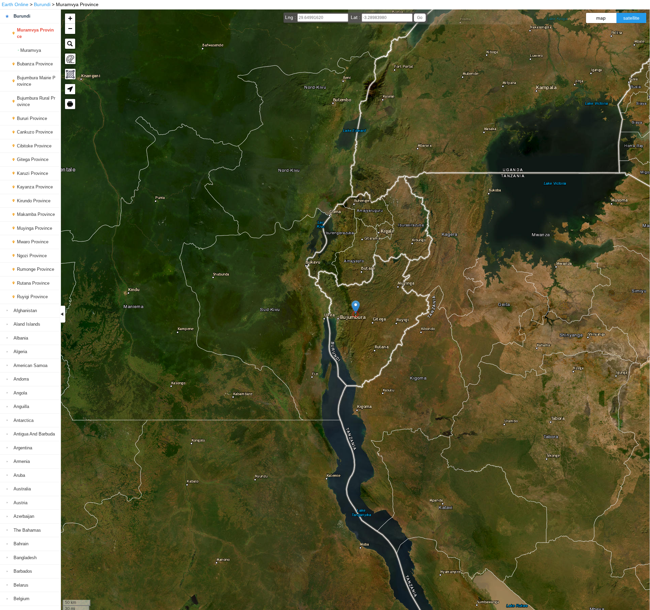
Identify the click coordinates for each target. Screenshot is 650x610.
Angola (20, 392)
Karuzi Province (32, 173)
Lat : (356, 17)
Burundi (42, 4)
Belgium (21, 598)
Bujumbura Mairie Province (36, 81)
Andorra (21, 379)
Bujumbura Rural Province (36, 101)
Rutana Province (33, 283)
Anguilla (21, 406)
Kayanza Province (35, 186)
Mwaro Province (32, 241)
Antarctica (24, 420)
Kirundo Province (33, 200)
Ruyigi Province (32, 296)
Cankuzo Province (35, 132)
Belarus (21, 585)
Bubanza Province (35, 63)
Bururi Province (32, 118)
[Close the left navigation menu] (62, 314)
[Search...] (70, 44)
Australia (22, 488)
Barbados (23, 571)
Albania (21, 338)
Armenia (22, 461)
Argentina (23, 447)
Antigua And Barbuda (34, 433)
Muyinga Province (34, 228)
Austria (20, 502)
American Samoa (30, 365)
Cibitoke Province (34, 145)
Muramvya (30, 50)
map (601, 18)
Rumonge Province (35, 269)
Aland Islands (27, 324)
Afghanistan (25, 310)
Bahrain (21, 543)
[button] (355, 307)
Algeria (20, 351)
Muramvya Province (35, 33)
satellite (631, 18)
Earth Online (15, 4)
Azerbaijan (24, 516)
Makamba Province (36, 214)
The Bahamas (27, 530)
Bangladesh (25, 557)
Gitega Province (32, 159)
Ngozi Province (32, 255)
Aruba (19, 475)
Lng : (291, 17)
